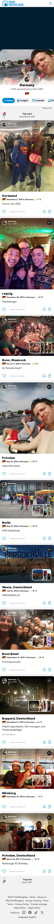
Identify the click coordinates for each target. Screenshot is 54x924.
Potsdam (8, 458)
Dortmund (9, 196)
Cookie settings (39, 904)
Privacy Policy (22, 904)
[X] (42, 912)
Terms (10, 904)
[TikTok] (36, 912)
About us (41, 897)
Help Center (20, 907)
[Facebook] (30, 912)
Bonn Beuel (10, 654)
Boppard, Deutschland (18, 718)
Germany (27, 85)
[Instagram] (23, 912)
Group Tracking (33, 900)
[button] (50, 3)
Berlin (6, 523)
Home (33, 897)
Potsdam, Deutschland (18, 855)
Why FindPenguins (15, 900)
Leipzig (7, 294)
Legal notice (34, 907)
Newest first (47, 108)
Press (46, 900)
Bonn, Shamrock (14, 360)
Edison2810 (12, 126)
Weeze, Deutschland (17, 587)
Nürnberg (9, 793)
